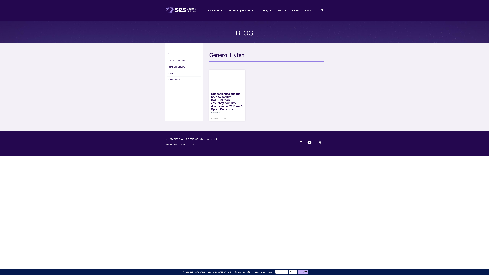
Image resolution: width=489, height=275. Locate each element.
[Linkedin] (300, 142)
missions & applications (239, 10)
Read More (215, 113)
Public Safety (174, 80)
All (169, 54)
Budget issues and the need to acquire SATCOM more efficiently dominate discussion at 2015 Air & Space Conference (227, 101)
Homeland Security (176, 67)
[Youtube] (309, 142)
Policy (170, 73)
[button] (322, 10)
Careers (296, 10)
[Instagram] (318, 142)
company (264, 10)
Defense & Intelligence (178, 60)
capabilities (213, 10)
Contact (309, 10)
